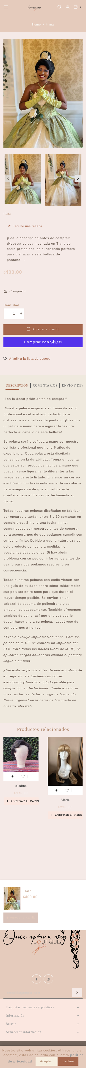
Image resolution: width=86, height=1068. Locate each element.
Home (36, 24)
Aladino (21, 786)
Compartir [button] (17, 291)
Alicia (65, 800)
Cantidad (11, 305)
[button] (8, 178)
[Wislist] (23, 775)
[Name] (77, 992)
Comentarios (45, 385)
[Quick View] (12, 775)
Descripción (17, 385)
